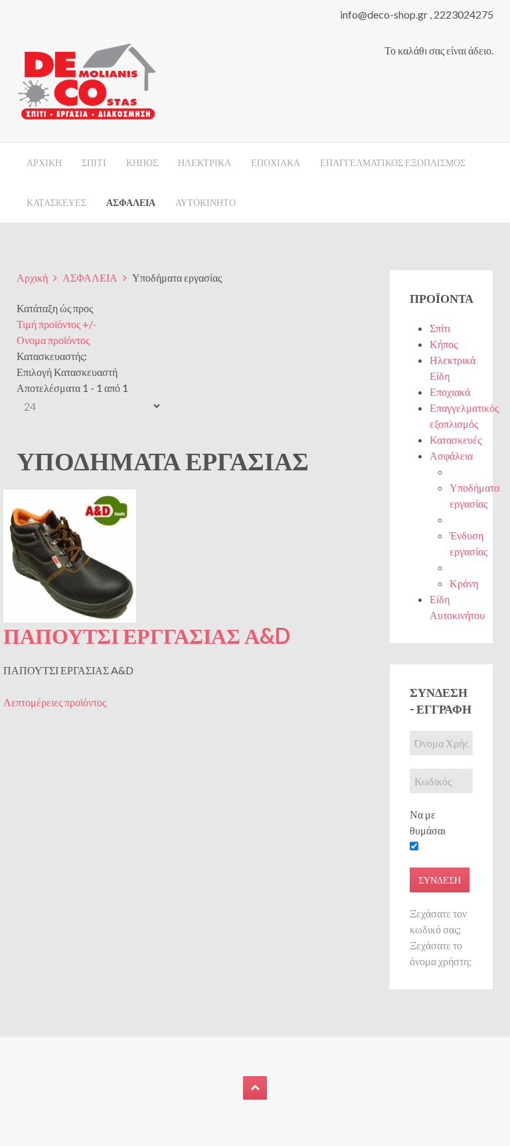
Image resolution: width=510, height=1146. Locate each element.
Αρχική (32, 277)
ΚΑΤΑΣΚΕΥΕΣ (56, 202)
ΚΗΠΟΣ (142, 162)
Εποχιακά (450, 391)
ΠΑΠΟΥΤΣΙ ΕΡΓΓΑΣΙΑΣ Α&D (146, 635)
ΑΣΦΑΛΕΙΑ (130, 202)
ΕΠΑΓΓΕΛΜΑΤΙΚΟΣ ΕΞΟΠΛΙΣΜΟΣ (393, 162)
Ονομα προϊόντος (53, 340)
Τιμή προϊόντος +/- (56, 324)
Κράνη (464, 583)
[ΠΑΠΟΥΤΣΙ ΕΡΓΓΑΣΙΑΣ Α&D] (69, 554)
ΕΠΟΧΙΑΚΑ (275, 162)
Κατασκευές (455, 439)
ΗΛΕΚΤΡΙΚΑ (204, 162)
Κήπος (444, 343)
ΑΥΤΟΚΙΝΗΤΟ (205, 202)
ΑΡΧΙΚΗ (44, 162)
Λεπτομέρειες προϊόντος (54, 702)
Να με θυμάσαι (428, 822)
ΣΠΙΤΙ (94, 162)
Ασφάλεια (451, 455)
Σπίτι (440, 328)
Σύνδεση (439, 880)
